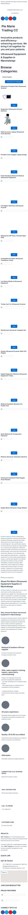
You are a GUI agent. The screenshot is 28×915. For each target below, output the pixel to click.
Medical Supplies (7, 77)
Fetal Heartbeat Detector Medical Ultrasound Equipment (12, 176)
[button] (14, 77)
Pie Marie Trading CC (6, 536)
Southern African (16, 618)
